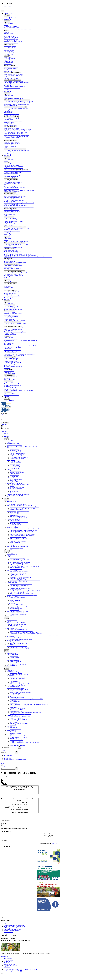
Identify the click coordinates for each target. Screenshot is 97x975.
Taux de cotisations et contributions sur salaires (15, 196)
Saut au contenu (7, 6)
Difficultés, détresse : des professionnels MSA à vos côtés (17, 130)
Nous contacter (7, 89)
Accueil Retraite (7, 57)
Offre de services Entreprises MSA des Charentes (15, 169)
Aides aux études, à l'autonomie (11, 52)
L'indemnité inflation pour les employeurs (13, 200)
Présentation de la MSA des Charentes (13, 313)
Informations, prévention (9, 144)
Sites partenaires (7, 344)
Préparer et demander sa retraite (11, 60)
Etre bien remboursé (8, 33)
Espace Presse (7, 369)
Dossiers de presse (8, 372)
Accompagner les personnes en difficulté (13, 75)
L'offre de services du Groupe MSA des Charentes (16, 241)
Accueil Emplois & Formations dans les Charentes (16, 272)
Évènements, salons (8, 287)
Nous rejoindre (7, 392)
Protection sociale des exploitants (11, 114)
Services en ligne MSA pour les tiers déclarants (15, 262)
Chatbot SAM (7, 368)
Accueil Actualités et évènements (11, 284)
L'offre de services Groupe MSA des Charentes (15, 320)
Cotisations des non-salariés (10, 116)
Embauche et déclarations (10, 179)
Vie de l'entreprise (8, 217)
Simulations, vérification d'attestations (13, 366)
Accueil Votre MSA (8, 303)
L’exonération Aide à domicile (11, 204)
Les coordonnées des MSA (10, 388)
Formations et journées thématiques (12, 143)
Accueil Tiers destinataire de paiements (13, 265)
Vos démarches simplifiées (10, 352)
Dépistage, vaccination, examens (11, 37)
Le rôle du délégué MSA (10, 308)
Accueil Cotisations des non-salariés (12, 118)
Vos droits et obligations (9, 123)
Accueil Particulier (8, 23)
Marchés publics (7, 378)
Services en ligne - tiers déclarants (12, 231)
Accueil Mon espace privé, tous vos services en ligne (16, 150)
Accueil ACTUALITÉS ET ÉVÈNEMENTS (15, 323)
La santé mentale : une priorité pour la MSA (14, 355)
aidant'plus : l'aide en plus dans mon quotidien (15, 86)
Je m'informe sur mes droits (10, 26)
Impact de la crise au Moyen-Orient (12, 139)
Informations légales (8, 375)
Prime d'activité (7, 69)
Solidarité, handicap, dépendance (11, 72)
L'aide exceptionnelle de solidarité (12, 88)
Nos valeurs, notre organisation (11, 315)
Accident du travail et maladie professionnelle (14, 187)
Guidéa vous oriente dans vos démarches (13, 98)
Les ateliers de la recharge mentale (12, 137)
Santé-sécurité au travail (9, 140)
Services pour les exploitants (10, 152)
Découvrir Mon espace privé (10, 361)
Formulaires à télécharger (10, 364)
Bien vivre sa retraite (8, 61)
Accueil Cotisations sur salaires (11, 194)
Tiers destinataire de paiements (11, 264)
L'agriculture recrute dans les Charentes (13, 274)
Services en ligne (8, 245)
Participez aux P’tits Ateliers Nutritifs (12, 350)
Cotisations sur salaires (9, 193)
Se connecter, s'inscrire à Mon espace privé (14, 359)
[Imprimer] (2, 765)
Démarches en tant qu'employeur (11, 165)
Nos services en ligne (9, 357)
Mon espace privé (8, 267)
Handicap (6, 76)
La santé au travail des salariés (11, 43)
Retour (7, 15)
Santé (5, 30)
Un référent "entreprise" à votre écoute (13, 172)
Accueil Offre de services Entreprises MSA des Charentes (17, 171)
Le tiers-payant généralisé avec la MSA (13, 251)
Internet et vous (7, 365)
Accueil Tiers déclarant (9, 260)
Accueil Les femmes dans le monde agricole (14, 327)
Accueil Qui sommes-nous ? (10, 312)
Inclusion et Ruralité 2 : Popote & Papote (13, 275)
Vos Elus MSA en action (9, 297)
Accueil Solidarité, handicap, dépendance (13, 74)
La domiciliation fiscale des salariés (12, 191)
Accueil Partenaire (8, 238)
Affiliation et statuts (8, 111)
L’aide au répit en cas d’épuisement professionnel (15, 132)
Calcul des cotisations (9, 119)
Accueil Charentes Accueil (10, 17)
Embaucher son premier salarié (11, 173)
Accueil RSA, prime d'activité (11, 67)
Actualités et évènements (10, 283)
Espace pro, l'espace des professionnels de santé (15, 252)
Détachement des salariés (10, 224)
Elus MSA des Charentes (10, 290)
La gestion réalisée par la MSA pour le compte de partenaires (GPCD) (20, 340)
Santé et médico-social (9, 343)
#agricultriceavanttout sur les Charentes (13, 329)
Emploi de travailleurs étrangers (11, 189)
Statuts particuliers (8, 84)
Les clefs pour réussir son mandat (12, 296)
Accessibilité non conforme (10, 965)
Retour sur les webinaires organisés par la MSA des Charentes (18, 102)
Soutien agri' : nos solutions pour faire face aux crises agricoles (18, 29)
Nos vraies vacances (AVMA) (11, 351)
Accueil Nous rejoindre (9, 393)
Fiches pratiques (7, 85)
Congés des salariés (8, 225)
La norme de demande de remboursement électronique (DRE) (18, 254)
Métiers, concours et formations (11, 395)
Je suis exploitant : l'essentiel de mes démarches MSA (16, 104)
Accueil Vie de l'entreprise (10, 218)
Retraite (6, 55)
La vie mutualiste (8, 294)
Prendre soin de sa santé (9, 36)
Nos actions (7, 336)
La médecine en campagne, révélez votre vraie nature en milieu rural (20, 255)
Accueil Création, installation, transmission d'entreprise (17, 108)
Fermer (7, 439)
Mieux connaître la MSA (10, 293)
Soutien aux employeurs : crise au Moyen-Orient (15, 205)
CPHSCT (6, 147)
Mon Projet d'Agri (8, 112)
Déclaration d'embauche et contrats (12, 183)
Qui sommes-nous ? (8, 310)
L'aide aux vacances (8, 54)
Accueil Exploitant (8, 95)
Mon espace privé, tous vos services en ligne (14, 149)
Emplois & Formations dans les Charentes (13, 271)
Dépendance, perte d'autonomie (11, 78)
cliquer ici (54, 843)
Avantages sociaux (8, 222)
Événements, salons (8, 324)
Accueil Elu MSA (8, 281)
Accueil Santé (7, 32)
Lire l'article (4, 956)
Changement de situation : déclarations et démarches (16, 82)
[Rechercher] (19, 747)
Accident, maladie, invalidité (10, 40)
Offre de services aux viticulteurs (11, 176)
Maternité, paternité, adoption (11, 39)
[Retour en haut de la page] (2, 973)
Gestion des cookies (8, 960)
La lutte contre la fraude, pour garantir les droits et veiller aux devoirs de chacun (23, 346)
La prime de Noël (8, 71)
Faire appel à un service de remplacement (13, 133)
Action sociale (7, 341)
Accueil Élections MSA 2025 (11, 306)
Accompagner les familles (10, 47)
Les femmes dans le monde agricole (12, 326)
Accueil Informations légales (10, 376)
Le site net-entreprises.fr (9, 261)
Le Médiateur (7, 967)
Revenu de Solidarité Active (10, 68)
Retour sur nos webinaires (10, 177)
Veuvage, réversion (8, 62)
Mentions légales (8, 958)
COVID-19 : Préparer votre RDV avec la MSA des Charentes (18, 390)
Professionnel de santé (9, 248)
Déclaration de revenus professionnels (13, 121)
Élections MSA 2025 (8, 305)
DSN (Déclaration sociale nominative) (13, 182)
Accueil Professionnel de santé (11, 250)
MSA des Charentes (8, 755)
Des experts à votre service (10, 146)
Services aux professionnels (10, 105)
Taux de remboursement (9, 34)
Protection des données (9, 379)
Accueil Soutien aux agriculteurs (11, 128)
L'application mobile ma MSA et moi (12, 362)
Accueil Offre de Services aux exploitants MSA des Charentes (18, 101)
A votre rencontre (8, 286)
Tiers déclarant (7, 258)
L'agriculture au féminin (9, 333)
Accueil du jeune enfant (9, 48)
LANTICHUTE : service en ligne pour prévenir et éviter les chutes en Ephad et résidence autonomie (28, 257)
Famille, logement (8, 44)
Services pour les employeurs (11, 229)
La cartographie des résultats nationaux (13, 309)
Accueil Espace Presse (9, 371)
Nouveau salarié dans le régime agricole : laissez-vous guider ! (18, 175)
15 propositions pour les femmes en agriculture (15, 332)
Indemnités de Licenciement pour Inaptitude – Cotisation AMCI (19, 203)
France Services (7, 386)
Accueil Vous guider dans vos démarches (13, 81)
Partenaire (6, 757)
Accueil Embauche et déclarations (12, 180)
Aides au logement (8, 51)
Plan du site (6, 962)
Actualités (6, 25)
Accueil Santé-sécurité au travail (11, 142)
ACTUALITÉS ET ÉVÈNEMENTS (11, 322)
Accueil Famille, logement (10, 46)
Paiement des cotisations (9, 122)
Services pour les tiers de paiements (12, 268)
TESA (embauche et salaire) (10, 184)
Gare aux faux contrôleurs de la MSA (13, 347)
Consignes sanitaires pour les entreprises (13, 166)
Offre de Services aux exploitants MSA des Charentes (16, 99)
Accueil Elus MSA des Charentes (12, 291)
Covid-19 (6, 162)
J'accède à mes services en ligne (11, 27)
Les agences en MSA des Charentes (12, 385)
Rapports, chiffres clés (9, 319)
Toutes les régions (8, 961)
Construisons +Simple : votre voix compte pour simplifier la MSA (19, 354)
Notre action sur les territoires (11, 316)
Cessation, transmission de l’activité (12, 115)
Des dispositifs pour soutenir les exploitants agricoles (16, 135)
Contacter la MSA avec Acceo (11, 389)
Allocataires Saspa (8, 64)
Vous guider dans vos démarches (11, 79)
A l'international (7, 348)
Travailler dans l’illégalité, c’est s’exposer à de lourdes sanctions (19, 190)
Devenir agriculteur (8, 110)
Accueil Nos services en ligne (11, 358)
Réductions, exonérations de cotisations (13, 197)
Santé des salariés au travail (10, 219)
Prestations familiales (9, 50)
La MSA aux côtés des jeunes (11, 339)
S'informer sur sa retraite (9, 58)
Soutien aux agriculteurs (9, 126)
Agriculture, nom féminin (10, 334)
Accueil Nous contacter (9, 382)
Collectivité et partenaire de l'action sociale (13, 242)
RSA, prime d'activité (9, 65)
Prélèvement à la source (9, 186)
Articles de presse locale (9, 373)
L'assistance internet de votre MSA (12, 383)
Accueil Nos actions (8, 337)
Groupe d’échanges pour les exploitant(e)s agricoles (16, 136)
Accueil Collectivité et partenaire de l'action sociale (16, 244)
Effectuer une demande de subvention (13, 41)
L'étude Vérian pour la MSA (10, 330)
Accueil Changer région (9, 400)
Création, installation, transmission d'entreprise (14, 107)
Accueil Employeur (8, 159)
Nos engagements (8, 317)
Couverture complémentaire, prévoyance (13, 221)
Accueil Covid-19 (8, 164)
